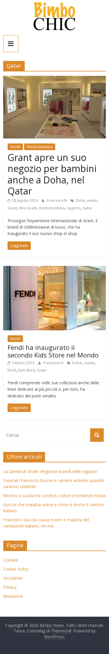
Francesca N (57, 200)
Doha (80, 200)
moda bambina (52, 208)
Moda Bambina (39, 146)
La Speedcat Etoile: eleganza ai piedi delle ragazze (50, 471)
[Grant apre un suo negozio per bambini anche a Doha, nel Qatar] (54, 79)
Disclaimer (13, 578)
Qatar (87, 208)
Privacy (10, 587)
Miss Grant (28, 208)
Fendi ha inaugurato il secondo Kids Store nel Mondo (53, 351)
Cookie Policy (15, 569)
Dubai (77, 362)
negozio (73, 208)
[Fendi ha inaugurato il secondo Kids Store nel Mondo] (54, 269)
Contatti (10, 560)
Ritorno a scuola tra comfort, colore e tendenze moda (54, 495)
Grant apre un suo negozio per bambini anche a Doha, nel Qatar (52, 174)
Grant (12, 208)
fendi (12, 370)
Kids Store (26, 370)
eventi (92, 200)
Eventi (15, 146)
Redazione (13, 596)
